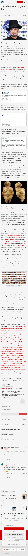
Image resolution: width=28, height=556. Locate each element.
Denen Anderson (14, 342)
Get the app (21, 549)
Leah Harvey (4, 348)
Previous (6, 424)
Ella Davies (4, 359)
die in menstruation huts (13, 236)
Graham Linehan (10, 500)
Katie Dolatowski (5, 328)
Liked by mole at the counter (11, 465)
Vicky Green (21, 357)
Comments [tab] (4, 434)
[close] (24, 507)
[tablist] (7, 434)
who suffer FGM (20, 245)
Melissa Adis (11, 359)
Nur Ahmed (4, 367)
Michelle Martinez (17, 361)
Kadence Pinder (13, 346)
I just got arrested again (8, 495)
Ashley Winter (19, 355)
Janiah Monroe (10, 330)
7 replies (8, 459)
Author (6, 449)
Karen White (22, 326)
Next (23, 424)
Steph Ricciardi (13, 357)
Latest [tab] (6, 491)
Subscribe (19, 2)
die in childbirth (16, 241)
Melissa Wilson (9, 344)
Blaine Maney (9, 350)
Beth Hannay (21, 346)
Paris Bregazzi (10, 338)
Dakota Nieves (5, 357)
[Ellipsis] (26, 447)
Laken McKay (10, 332)
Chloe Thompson (19, 338)
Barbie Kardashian (19, 344)
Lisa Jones (19, 369)
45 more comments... (6, 484)
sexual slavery (19, 238)
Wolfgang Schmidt (6, 351)
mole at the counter (9, 447)
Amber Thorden (17, 350)
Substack (7, 553)
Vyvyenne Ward (12, 367)
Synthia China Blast (10, 365)
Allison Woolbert (20, 365)
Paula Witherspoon (6, 334)
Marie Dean (7, 336)
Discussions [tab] (12, 491)
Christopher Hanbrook (19, 340)
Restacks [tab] (11, 434)
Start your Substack (10, 549)
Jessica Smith (4, 346)
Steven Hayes (11, 354)
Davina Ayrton (16, 334)
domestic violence (9, 240)
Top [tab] (3, 491)
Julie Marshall (12, 348)
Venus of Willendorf (6, 209)
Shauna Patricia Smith (13, 363)
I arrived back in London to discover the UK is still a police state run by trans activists (10, 497)
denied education (5, 243)
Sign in (25, 2)
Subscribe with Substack (15, 534)
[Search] (25, 491)
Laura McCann (12, 369)
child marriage (5, 241)
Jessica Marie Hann (6, 361)
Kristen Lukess (19, 330)
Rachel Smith (14, 336)
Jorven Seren (15, 351)
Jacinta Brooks (19, 354)
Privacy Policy (16, 540)
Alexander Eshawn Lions (8, 355)
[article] (14, 498)
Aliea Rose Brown (19, 332)
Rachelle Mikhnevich (6, 340)
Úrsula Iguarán (8, 464)
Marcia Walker (5, 342)
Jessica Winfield (15, 328)
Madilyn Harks (19, 359)
